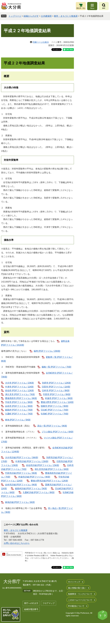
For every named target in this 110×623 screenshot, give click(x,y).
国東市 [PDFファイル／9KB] (54, 406)
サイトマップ (74, 582)
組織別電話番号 (31, 609)
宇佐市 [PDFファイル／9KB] (18, 402)
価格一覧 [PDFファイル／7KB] (56, 367)
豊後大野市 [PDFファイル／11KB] (57, 402)
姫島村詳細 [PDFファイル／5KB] (31, 488)
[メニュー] (92, 6)
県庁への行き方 (31, 603)
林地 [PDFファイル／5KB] (17, 420)
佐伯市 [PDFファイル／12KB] (19, 390)
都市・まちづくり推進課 (66, 16)
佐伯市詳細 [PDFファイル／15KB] (42, 465)
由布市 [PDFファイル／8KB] (18, 406)
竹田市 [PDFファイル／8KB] (56, 394)
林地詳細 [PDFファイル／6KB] (20, 502)
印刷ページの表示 (41, 42)
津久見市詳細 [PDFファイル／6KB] (51, 469)
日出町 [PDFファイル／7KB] (54, 410)
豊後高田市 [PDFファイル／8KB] (21, 398)
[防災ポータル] (81, 6)
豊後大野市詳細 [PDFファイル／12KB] (49, 481)
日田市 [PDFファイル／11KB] (56, 387)
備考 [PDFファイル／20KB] (47, 351)
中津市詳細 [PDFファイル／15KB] (31, 461)
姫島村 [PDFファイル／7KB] (18, 410)
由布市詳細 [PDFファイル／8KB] (21, 484)
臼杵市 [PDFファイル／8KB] (55, 390)
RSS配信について (76, 606)
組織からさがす (31, 16)
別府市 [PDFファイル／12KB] (56, 383)
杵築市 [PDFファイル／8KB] (58, 398)
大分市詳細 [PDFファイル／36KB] (21, 457)
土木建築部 (46, 16)
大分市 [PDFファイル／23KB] (19, 383)
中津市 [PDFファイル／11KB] (19, 387)
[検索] (104, 6)
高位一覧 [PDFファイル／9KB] (52, 426)
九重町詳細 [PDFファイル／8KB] (38, 492)
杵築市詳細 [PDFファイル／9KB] (34, 477)
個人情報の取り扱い (77, 588)
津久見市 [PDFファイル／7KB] (20, 394)
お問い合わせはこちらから (17, 543)
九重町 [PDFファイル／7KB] (18, 414)
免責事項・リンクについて (80, 594)
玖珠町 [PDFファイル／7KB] (54, 414)
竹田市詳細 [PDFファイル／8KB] (21, 473)
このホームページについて (80, 600)
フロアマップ (49, 603)
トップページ (14, 16)
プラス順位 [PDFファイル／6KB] (57, 432)
